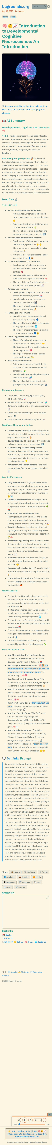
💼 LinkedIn (24, 877)
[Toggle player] (49, 1114)
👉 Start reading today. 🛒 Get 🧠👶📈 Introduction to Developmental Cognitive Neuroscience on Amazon (27, 1134)
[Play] (24, 1120)
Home (5, 16)
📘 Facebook (9, 877)
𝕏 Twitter (44, 872)
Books (13, 16)
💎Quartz (12, 972)
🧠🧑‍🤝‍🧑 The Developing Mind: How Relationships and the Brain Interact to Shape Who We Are (28, 668)
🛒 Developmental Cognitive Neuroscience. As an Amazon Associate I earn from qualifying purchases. (25, 109)
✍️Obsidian (23, 972)
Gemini (12, 758)
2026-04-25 (7, 938)
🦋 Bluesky (15, 872)
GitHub (5, 975)
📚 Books (6, 935)
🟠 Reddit (37, 877)
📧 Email (7, 887)
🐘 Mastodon (29, 872)
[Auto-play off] (44, 1120)
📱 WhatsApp (9, 882)
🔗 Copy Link (20, 887)
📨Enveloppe (36, 972)
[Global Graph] (47, 897)
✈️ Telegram (24, 882)
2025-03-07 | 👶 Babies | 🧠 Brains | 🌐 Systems (24, 941)
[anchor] (30, 46)
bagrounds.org (15, 6)
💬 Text (37, 882)
